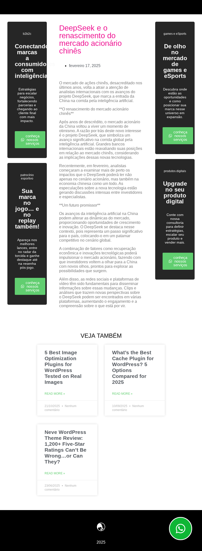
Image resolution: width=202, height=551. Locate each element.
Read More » (55, 393)
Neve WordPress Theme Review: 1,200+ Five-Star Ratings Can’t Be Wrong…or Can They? (65, 446)
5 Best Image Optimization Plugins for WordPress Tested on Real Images (63, 367)
